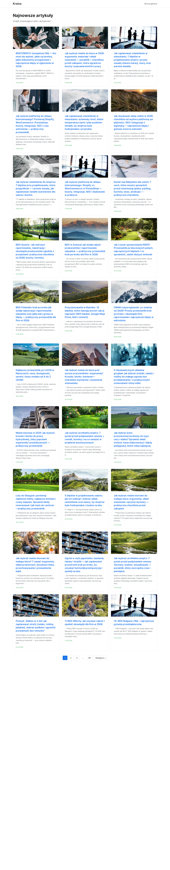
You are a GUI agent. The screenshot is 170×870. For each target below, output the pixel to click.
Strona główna (150, 4)
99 (89, 658)
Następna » (100, 658)
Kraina (17, 3)
